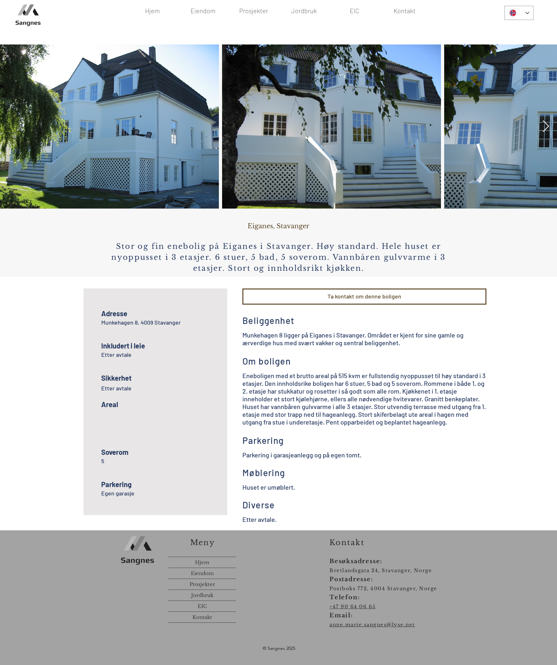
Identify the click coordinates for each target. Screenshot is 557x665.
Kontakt (202, 617)
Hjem (202, 562)
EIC (202, 606)
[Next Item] (546, 126)
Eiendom (202, 573)
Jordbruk (202, 595)
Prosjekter (202, 584)
